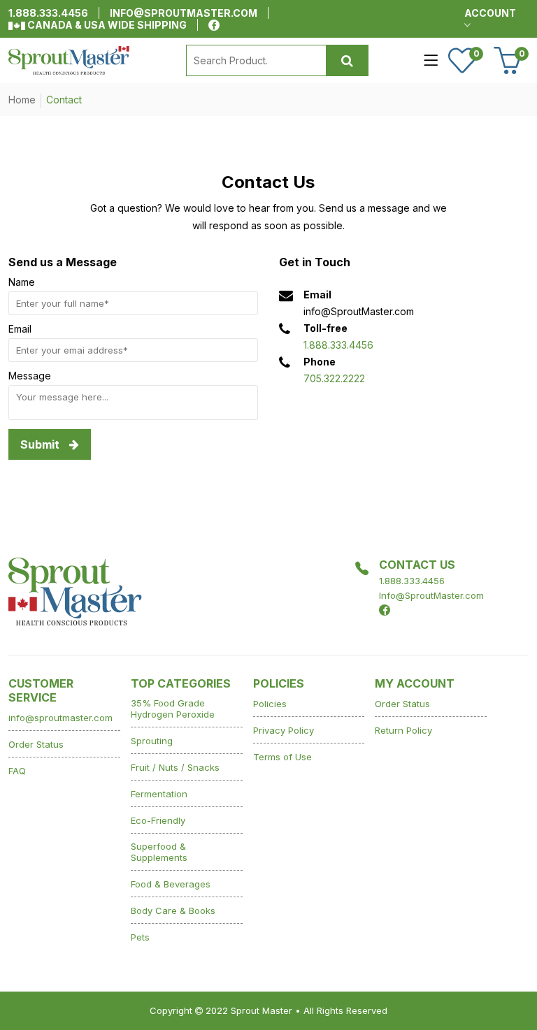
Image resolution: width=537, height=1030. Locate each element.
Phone (319, 362)
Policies (270, 703)
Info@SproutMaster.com (431, 595)
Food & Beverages (170, 884)
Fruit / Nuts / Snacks (175, 767)
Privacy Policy (283, 730)
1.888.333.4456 (48, 13)
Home (22, 100)
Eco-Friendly (158, 820)
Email (19, 329)
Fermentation (159, 793)
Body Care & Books (173, 910)
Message (29, 376)
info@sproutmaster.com (183, 13)
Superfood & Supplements (159, 852)
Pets (140, 937)
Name (21, 282)
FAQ (17, 770)
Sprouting (152, 740)
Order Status (36, 744)
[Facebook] (214, 25)
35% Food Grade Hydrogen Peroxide (173, 708)
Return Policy (403, 730)
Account (490, 13)
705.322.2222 (334, 378)
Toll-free (325, 328)
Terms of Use (282, 756)
